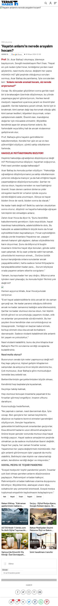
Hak (4, 496)
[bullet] (18, 570)
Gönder (5, 570)
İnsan (21, 496)
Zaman (39, 496)
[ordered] (16, 570)
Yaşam (29, 496)
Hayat (12, 496)
